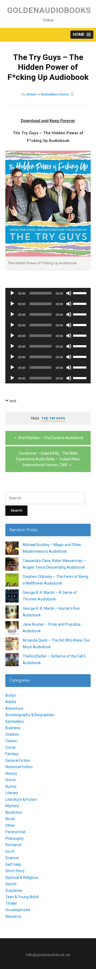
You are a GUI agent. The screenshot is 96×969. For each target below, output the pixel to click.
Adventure (14, 708)
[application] (48, 293)
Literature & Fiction (21, 799)
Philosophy (14, 838)
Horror (10, 780)
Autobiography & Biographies (29, 715)
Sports (11, 884)
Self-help (13, 864)
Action (10, 695)
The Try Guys (53, 418)
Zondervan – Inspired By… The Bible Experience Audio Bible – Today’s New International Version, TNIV (48, 459)
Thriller (11, 903)
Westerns (13, 916)
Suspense (13, 890)
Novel (10, 819)
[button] (81, 35)
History (11, 773)
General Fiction (17, 760)
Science (12, 858)
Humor (64, 94)
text (13, 401)
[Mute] (68, 293)
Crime (10, 747)
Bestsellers (49, 94)
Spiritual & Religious (21, 877)
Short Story (15, 871)
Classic (11, 741)
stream (31, 94)
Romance (13, 845)
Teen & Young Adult (22, 897)
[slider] (80, 292)
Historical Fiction (19, 767)
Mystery (12, 806)
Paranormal (15, 832)
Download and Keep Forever (48, 120)
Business (13, 728)
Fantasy (12, 754)
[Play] (12, 293)
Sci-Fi (9, 851)
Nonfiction (13, 812)
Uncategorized (17, 910)
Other (10, 825)
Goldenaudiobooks (49, 10)
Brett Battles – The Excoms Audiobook (50, 438)
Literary (11, 793)
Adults (10, 702)
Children (12, 734)
